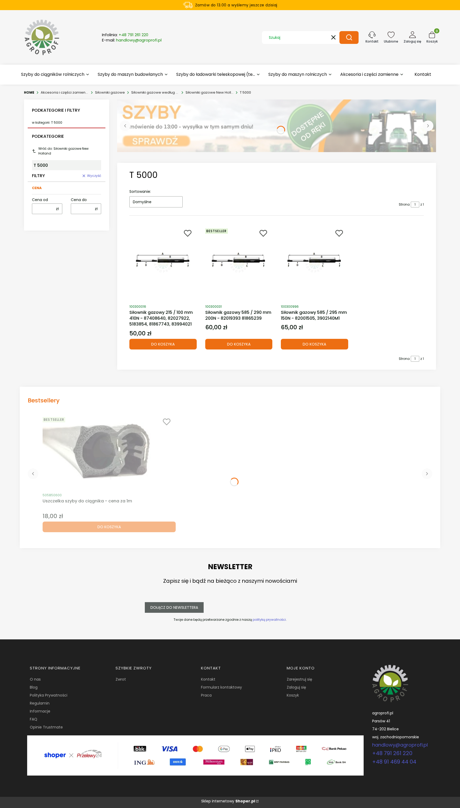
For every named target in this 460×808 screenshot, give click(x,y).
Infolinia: (125, 35)
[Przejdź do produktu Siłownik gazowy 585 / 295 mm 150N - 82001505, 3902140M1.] (314, 263)
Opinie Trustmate (46, 727)
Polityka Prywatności (48, 695)
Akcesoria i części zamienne (65, 92)
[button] (349, 37)
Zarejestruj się (299, 679)
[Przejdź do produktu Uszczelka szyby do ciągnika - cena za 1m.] (109, 452)
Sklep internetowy (228, 801)
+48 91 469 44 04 (394, 761)
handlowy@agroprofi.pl (400, 745)
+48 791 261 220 (392, 753)
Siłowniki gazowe (110, 92)
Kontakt (208, 679)
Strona (404, 204)
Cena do (79, 199)
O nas (35, 679)
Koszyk (293, 695)
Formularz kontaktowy (221, 687)
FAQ (33, 719)
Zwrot (121, 679)
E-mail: (132, 40)
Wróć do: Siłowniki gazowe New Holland (63, 151)
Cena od (40, 199)
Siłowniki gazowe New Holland (209, 92)
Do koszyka (163, 344)
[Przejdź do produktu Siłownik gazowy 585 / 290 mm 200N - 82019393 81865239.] (239, 263)
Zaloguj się (296, 687)
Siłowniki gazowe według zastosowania (155, 92)
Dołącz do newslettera (174, 607)
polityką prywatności (269, 619)
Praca (206, 695)
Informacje (40, 711)
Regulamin (40, 703)
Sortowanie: (140, 191)
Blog (34, 687)
